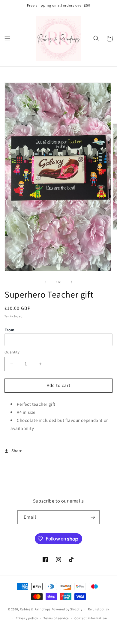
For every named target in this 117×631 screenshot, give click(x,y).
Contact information (90, 618)
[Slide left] (45, 282)
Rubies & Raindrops (35, 609)
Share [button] (16, 450)
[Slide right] (71, 282)
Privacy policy (27, 618)
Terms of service (56, 618)
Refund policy (98, 609)
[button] (7, 38)
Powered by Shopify (67, 609)
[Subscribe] (92, 517)
